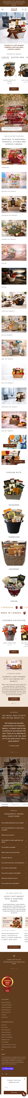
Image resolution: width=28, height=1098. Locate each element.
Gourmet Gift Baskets (6, 1007)
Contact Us (4, 1024)
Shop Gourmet (18, 461)
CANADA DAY (15, 804)
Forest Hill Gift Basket (14, 569)
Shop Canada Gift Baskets (12, 128)
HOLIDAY (5, 804)
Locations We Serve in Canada (8, 1044)
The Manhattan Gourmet (14, 536)
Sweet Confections (9, 643)
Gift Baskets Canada (8, 930)
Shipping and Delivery (6, 1034)
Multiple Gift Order (6, 1039)
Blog (3, 1049)
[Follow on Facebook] (2, 1074)
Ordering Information (6, 1032)
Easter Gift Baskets (6, 1002)
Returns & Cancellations (7, 1037)
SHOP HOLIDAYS (14, 794)
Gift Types (4, 1014)
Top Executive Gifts (6, 1012)
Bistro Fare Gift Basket (14, 504)
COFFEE (5, 57)
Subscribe (14, 1092)
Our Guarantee (5, 1042)
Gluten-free (17, 57)
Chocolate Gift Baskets (14, 27)
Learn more (14, 698)
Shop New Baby (9, 445)
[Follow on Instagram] (6, 1074)
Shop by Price (5, 1017)
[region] (14, 28)
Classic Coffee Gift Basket (9, 80)
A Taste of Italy (14, 601)
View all (14, 88)
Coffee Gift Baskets (6, 1009)
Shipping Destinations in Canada (9, 1047)
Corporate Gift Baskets (7, 1005)
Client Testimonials (6, 1029)
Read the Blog (14, 947)
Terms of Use (5, 1027)
